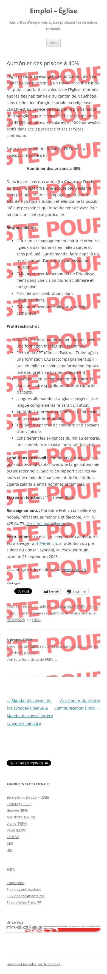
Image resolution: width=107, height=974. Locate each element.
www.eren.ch (74, 569)
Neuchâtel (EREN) (72, 606)
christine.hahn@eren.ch (48, 523)
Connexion (15, 882)
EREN (36, 619)
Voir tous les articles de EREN (32, 659)
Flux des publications (24, 889)
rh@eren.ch (46, 543)
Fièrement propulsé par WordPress (33, 964)
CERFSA (13, 836)
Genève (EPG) (18, 810)
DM (9, 849)
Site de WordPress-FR (24, 902)
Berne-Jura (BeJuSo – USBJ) (28, 797)
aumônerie (59, 613)
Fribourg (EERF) (19, 803)
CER (10, 843)
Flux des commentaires (25, 895)
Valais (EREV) (17, 823)
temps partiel (80, 613)
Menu (53, 43)
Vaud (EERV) (16, 830)
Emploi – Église (53, 11)
